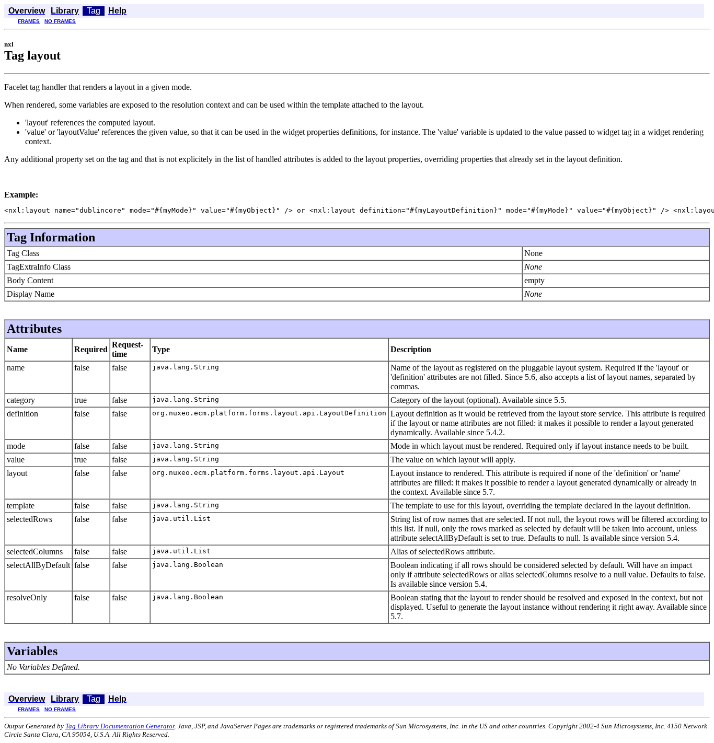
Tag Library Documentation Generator (120, 726)
